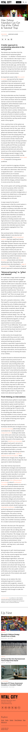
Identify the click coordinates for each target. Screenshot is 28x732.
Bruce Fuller (4, 638)
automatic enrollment (7, 507)
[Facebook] (2, 707)
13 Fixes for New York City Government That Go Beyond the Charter (13, 660)
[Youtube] (5, 707)
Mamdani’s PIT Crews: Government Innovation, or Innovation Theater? (12, 684)
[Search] (23, 2)
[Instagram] (9, 707)
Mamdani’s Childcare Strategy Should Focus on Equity (10, 635)
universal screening (7, 429)
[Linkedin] (15, 707)
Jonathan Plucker (13, 34)
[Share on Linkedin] (8, 39)
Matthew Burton (4, 687)
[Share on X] (2, 39)
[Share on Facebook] (5, 39)
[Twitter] (12, 707)
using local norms (6, 433)
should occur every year (15, 441)
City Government (4, 681)
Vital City (3, 662)
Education (4, 34)
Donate (19, 2)
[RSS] (19, 707)
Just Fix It (3, 656)
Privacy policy (4, 729)
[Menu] (26, 2)
